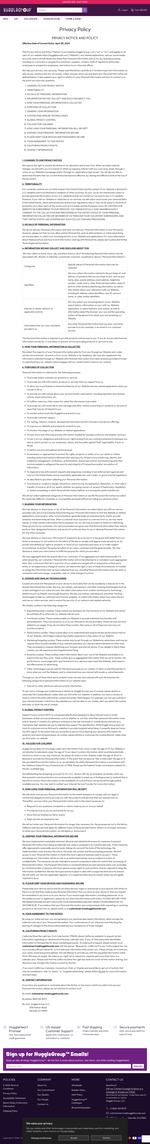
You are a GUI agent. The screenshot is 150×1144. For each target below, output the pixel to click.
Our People (42, 1099)
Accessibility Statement (14, 1098)
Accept (73, 1137)
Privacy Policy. (68, 1131)
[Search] (84, 10)
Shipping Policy (10, 1110)
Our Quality (43, 1094)
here (42, 768)
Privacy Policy (10, 1093)
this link (101, 971)
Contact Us (42, 1104)
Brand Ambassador (81, 1107)
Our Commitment (46, 1090)
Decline (106, 1137)
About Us (41, 1085)
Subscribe (138, 1066)
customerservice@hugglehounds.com (128, 1113)
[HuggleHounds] (17, 10)
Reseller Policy (78, 1090)
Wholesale (77, 1085)
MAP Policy (77, 1094)
